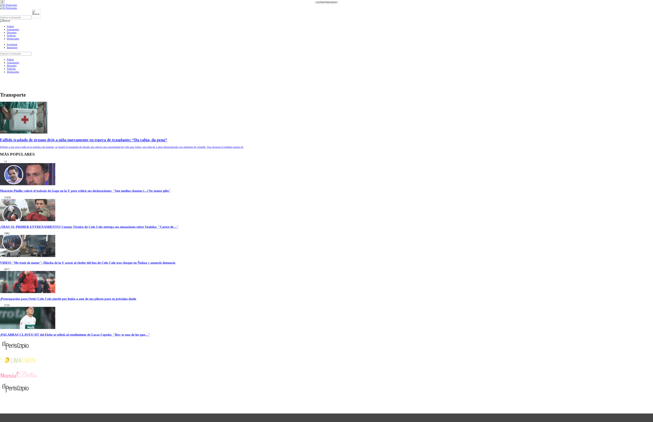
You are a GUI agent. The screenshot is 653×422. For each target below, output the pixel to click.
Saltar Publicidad (326, 2)
